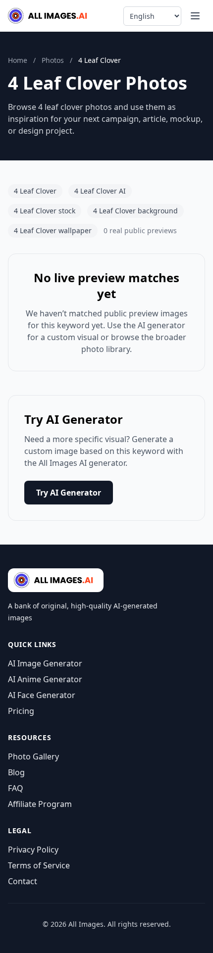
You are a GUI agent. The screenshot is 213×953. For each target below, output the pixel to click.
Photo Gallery (33, 756)
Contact (22, 881)
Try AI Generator (68, 492)
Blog (16, 772)
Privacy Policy (33, 849)
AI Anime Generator (45, 679)
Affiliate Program (40, 804)
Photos (53, 60)
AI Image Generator (45, 663)
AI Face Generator (41, 695)
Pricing (21, 710)
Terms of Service (39, 865)
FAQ (15, 788)
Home (17, 60)
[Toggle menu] (195, 16)
